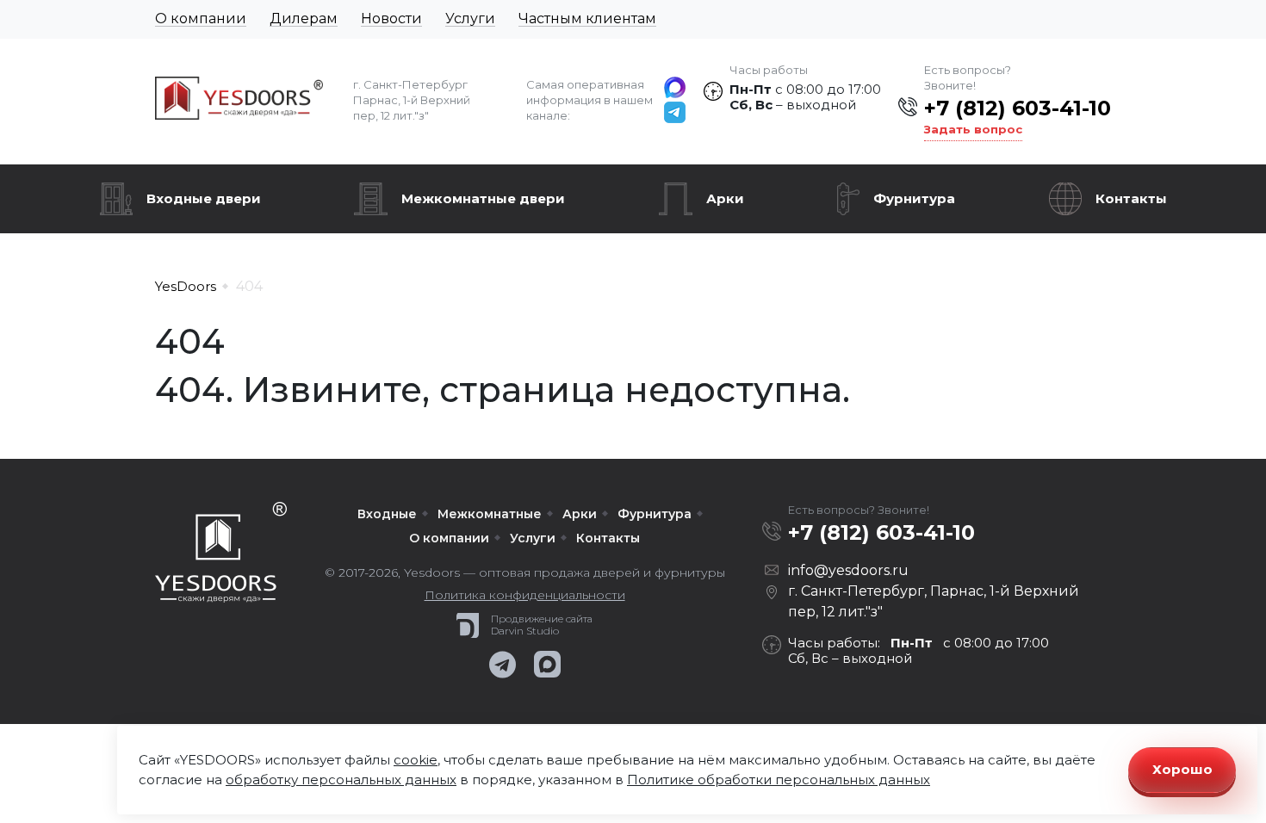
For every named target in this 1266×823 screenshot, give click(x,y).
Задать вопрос (973, 129)
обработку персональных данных (341, 779)
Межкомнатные (490, 514)
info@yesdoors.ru (848, 570)
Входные (387, 514)
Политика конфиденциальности (525, 595)
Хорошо (1182, 769)
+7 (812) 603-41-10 (1017, 108)
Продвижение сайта (542, 619)
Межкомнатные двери (483, 198)
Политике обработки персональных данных (778, 779)
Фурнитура (914, 198)
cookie (416, 760)
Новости (391, 18)
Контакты (1131, 198)
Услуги (470, 18)
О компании (200, 18)
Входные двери (203, 198)
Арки (725, 198)
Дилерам (304, 18)
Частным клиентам (587, 18)
